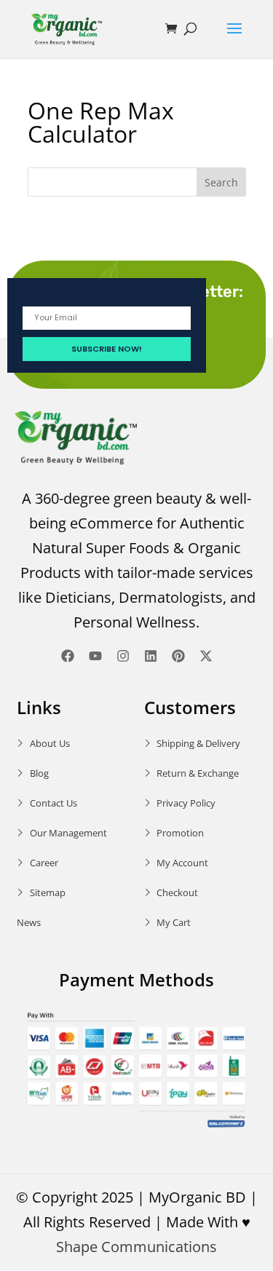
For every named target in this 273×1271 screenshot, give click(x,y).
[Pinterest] (178, 655)
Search (221, 182)
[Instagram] (123, 655)
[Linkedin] (150, 655)
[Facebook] (67, 655)
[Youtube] (95, 655)
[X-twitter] (206, 655)
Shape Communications (136, 1246)
